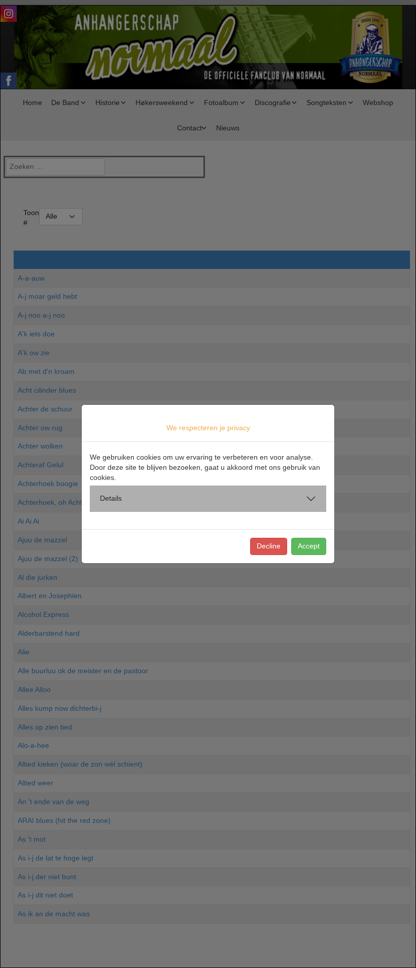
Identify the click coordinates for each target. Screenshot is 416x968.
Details (111, 498)
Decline (269, 546)
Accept (309, 546)
